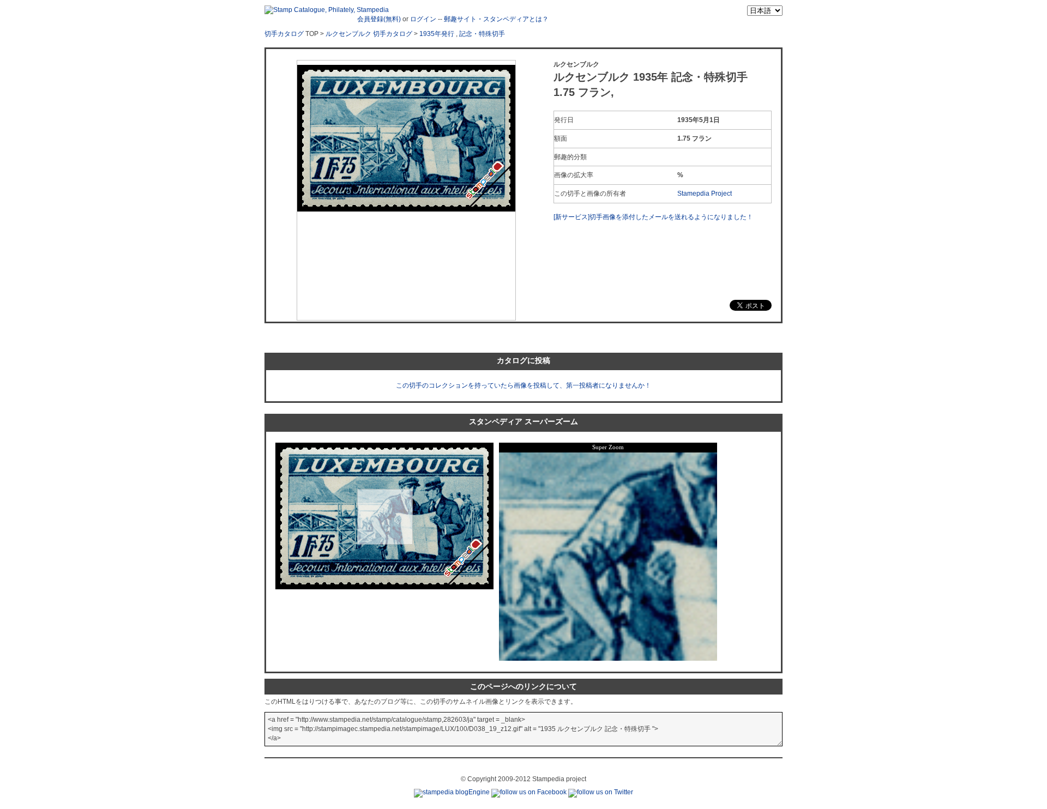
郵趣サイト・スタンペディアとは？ (496, 19)
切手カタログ (284, 34)
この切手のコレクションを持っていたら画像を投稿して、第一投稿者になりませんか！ (523, 385)
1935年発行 (436, 34)
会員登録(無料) (379, 19)
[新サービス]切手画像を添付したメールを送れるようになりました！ (653, 217)
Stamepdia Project (704, 193)
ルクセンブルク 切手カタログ (369, 34)
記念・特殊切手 (482, 34)
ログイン (423, 19)
